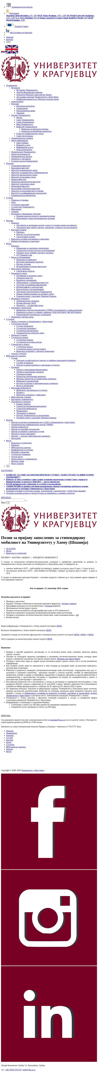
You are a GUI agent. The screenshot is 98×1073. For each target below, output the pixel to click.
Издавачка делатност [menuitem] (20, 298)
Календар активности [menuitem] (20, 154)
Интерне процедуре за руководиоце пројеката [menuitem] (36, 379)
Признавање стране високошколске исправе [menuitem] (35, 218)
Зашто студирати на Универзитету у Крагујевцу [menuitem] (32, 321)
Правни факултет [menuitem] (18, 179)
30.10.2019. (11, 549)
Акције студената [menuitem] (18, 353)
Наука (8, 742)
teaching (65, 604)
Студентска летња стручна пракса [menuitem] (31, 349)
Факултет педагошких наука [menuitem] (23, 177)
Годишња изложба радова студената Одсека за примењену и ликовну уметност (40, 493)
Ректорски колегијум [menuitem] (25, 106)
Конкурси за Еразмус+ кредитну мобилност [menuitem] (35, 351)
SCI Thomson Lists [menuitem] (24, 255)
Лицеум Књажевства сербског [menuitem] (29, 92)
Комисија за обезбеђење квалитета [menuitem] (36, 131)
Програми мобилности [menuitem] (21, 388)
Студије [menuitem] (9, 198)
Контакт (9, 39)
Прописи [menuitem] (15, 223)
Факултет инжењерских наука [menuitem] (24, 170)
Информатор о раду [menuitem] (24, 147)
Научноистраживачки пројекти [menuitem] (29, 262)
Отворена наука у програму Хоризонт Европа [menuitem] (36, 296)
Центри (9, 749)
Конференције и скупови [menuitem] (22, 450)
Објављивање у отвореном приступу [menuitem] (32, 282)
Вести (8, 551)
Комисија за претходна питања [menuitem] (34, 129)
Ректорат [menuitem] (15, 104)
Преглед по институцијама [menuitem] (28, 234)
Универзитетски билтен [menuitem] (21, 156)
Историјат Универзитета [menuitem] (27, 90)
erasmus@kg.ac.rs (57, 720)
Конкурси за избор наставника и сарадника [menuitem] (30, 239)
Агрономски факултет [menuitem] (20, 166)
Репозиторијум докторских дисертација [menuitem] (33, 315)
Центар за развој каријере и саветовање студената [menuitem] (38, 365)
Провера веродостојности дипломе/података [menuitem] (35, 216)
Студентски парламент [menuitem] (26, 328)
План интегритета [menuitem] (24, 150)
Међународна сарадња (16, 747)
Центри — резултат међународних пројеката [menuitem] (30, 436)
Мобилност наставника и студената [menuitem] (31, 390)
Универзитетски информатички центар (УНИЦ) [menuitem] (32, 425)
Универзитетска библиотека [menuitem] (23, 195)
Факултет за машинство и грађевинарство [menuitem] (29, 172)
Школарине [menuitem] (16, 209)
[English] (11, 53)
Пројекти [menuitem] (15, 367)
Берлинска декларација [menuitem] (26, 280)
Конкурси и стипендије (16, 553)
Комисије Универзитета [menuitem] (26, 127)
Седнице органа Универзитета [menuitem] (24, 161)
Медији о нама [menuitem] (17, 461)
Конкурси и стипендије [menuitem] (21, 443)
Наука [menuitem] (8, 244)
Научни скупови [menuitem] (23, 264)
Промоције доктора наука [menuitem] (22, 317)
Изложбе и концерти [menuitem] (20, 452)
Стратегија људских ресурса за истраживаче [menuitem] (35, 250)
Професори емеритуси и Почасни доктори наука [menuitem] (37, 99)
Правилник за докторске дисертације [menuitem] (32, 248)
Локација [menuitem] (20, 113)
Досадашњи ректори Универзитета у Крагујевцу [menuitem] (37, 97)
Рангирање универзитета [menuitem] (22, 399)
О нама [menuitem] (14, 358)
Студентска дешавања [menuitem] (20, 454)
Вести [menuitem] (8, 441)
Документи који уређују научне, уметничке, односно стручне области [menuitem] (46, 227)
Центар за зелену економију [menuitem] (23, 434)
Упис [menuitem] (13, 202)
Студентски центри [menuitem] (19, 337)
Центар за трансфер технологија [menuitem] (25, 429)
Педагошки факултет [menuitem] (20, 186)
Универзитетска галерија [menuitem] (22, 138)
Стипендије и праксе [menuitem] (20, 344)
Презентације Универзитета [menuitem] (23, 152)
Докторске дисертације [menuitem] (21, 308)
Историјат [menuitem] (15, 88)
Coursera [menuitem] (15, 211)
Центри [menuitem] (9, 420)
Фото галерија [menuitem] (17, 463)
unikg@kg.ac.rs (29, 1070)
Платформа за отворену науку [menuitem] (29, 276)
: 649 (78, 18)
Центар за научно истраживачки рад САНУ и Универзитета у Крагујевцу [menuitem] (43, 422)
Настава (9, 740)
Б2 (77, 615)
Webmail (9, 37)
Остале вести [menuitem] (17, 457)
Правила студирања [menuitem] (19, 200)
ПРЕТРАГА (6, 497)
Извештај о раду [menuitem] (23, 145)
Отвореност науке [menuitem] (19, 273)
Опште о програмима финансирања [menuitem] (31, 370)
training (73, 604)
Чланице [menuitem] (10, 163)
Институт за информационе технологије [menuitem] (28, 193)
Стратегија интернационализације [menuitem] (31, 406)
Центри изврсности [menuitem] (19, 427)
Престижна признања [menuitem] (20, 269)
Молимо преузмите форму (68, 659)
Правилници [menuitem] (22, 411)
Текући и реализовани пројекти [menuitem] (30, 372)
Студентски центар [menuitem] (24, 340)
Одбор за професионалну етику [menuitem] (30, 134)
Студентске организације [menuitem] (27, 331)
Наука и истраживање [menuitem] (20, 257)
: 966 (26, 18)
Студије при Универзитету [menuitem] (22, 207)
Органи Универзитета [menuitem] (20, 115)
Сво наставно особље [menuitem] (25, 237)
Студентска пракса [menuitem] (24, 347)
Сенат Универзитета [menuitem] (25, 122)
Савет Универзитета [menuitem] (25, 120)
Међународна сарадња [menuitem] (16, 356)
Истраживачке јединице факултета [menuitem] (31, 266)
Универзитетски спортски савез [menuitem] (30, 333)
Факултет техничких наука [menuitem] (23, 184)
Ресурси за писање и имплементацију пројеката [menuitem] (37, 383)
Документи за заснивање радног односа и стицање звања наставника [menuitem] (46, 225)
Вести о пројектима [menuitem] (24, 386)
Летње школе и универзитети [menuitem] (24, 459)
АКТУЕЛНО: (7, 470)
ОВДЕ (59, 626)
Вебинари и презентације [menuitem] (27, 381)
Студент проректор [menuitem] (24, 326)
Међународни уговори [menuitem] (21, 397)
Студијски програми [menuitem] (20, 205)
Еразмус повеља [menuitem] (23, 404)
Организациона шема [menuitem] (25, 111)
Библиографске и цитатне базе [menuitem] (29, 287)
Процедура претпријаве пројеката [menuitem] (31, 376)
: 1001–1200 (51, 16)
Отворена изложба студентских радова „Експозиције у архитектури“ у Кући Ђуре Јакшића (45, 491)
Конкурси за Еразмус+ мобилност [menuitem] (31, 395)
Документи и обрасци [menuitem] (25, 413)
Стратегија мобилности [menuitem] (26, 408)
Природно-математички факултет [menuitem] (25, 182)
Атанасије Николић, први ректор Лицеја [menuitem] (34, 95)
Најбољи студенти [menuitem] (19, 335)
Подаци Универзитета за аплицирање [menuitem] (32, 415)
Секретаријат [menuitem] (22, 108)
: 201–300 (21, 16)
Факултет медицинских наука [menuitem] (24, 175)
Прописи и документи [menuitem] (21, 159)
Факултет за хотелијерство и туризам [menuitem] (27, 191)
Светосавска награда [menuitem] (25, 271)
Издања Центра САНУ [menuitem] (26, 303)
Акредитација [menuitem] (17, 101)
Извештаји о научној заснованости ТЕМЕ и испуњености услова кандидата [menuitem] (49, 310)
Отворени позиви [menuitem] (24, 374)
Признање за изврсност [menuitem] (26, 260)
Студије (9, 738)
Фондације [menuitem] (16, 438)
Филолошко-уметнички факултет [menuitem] (25, 189)
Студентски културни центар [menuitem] (29, 342)
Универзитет (11, 733)
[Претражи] (26, 500)
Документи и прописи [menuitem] (21, 402)
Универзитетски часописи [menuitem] (27, 301)
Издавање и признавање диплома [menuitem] (25, 214)
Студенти (10, 745)
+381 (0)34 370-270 (13, 1070)
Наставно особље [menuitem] (18, 230)
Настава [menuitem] (9, 221)
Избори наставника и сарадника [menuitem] (25, 241)
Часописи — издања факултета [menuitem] (29, 305)
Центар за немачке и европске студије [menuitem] (27, 431)
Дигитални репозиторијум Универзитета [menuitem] (34, 292)
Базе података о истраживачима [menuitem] (30, 289)
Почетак (9, 731)
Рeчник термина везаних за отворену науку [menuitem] (35, 294)
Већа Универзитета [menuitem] (24, 124)
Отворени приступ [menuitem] (24, 278)
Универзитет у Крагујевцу (32, 770)
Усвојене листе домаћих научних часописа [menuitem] (34, 253)
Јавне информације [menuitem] (19, 140)
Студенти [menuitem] (10, 319)
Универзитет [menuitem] (11, 85)
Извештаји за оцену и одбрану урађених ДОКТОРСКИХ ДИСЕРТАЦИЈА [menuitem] (48, 312)
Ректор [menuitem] (19, 117)
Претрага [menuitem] (20, 232)
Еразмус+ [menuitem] (20, 392)
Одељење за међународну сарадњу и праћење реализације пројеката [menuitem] (46, 360)
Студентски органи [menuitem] (19, 324)
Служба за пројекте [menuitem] (24, 363)
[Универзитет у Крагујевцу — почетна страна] (49, 81)
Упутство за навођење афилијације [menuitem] (31, 285)
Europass (49, 606)
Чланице (10, 735)
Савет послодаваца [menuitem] (24, 136)
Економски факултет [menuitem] (20, 168)
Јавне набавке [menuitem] (22, 143)
